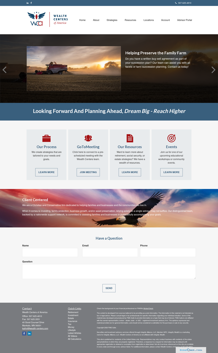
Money (71, 327)
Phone (144, 245)
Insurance (72, 321)
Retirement (73, 312)
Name (25, 245)
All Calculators (74, 338)
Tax (69, 324)
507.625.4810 (184, 2)
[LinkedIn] (27, 2)
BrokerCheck (148, 308)
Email (85, 245)
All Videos (72, 335)
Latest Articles (74, 332)
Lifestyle (72, 330)
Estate (71, 318)
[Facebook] (31, 2)
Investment (73, 315)
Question (27, 261)
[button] (96, 20)
